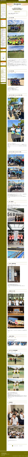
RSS (1, 83)
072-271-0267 (3, 454)
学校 (8, 441)
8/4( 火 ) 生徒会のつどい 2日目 (3, 13)
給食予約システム (2, 76)
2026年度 (2, 49)
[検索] (25, 0)
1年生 (1, 20)
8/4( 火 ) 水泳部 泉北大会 (3, 14)
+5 (9, 389)
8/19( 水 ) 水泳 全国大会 (3, 10)
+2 (9, 327)
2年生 (1, 21)
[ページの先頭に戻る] (27, 456)
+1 (9, 56)
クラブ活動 (9, 197)
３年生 (1, 22)
